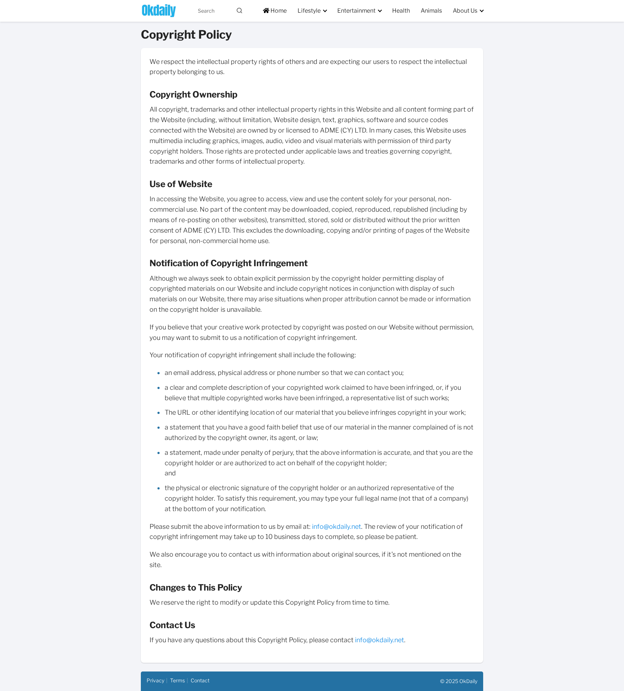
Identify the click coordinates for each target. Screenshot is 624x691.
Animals (431, 10)
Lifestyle (309, 10)
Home (278, 10)
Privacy (155, 680)
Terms (177, 680)
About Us (465, 10)
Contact (200, 680)
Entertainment (356, 10)
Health (401, 10)
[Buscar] (239, 10)
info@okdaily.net (336, 526)
